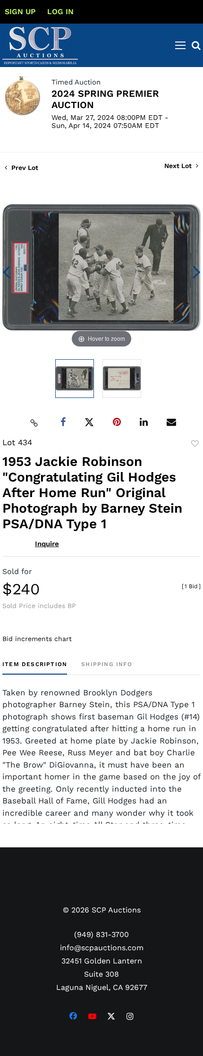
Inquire (47, 544)
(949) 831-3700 (101, 934)
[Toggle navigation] (180, 45)
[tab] (34, 668)
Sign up (20, 11)
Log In (60, 11)
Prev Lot (23, 167)
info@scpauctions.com (102, 947)
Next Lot (179, 165)
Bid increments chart (37, 638)
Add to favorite (195, 444)
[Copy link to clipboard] (34, 422)
